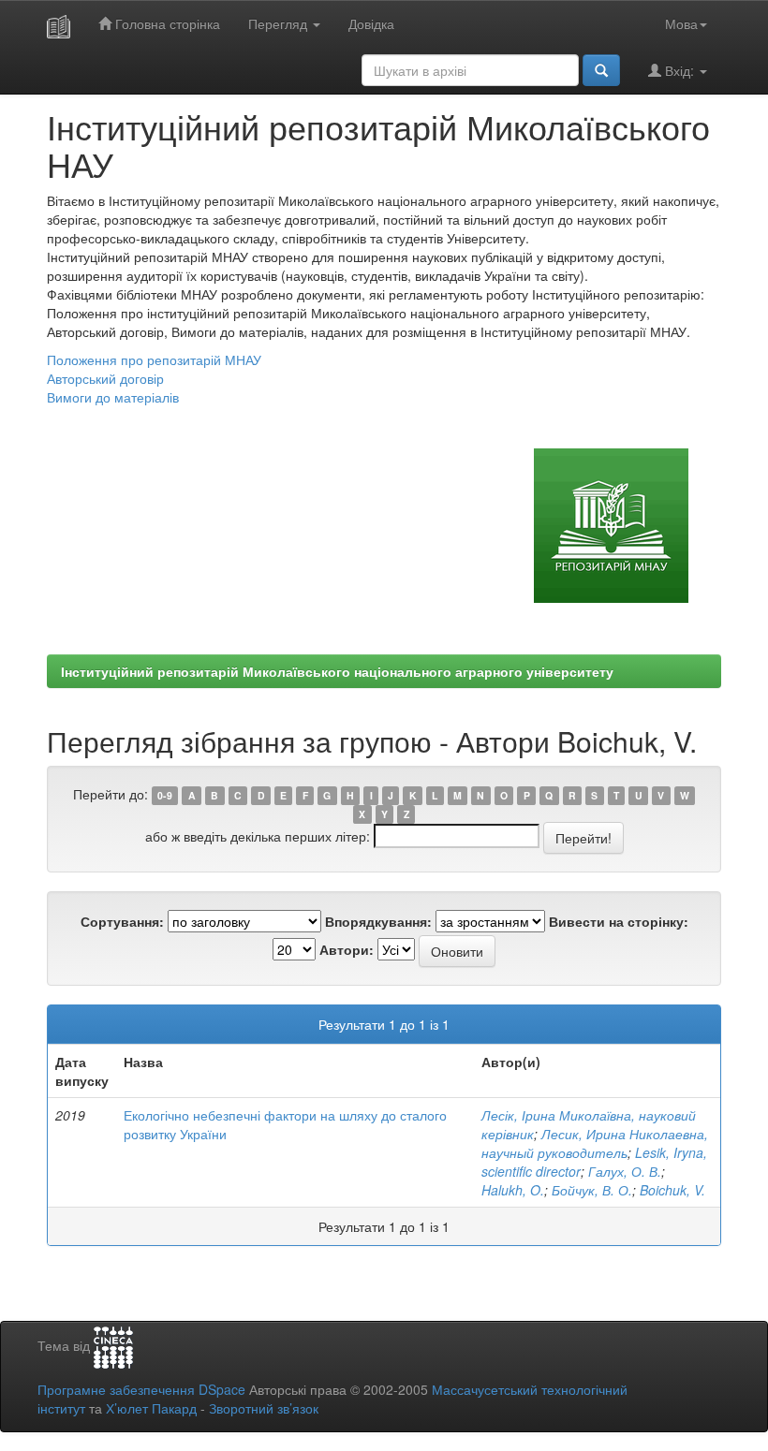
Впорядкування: (378, 921)
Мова (681, 23)
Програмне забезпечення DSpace (141, 1389)
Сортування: (122, 921)
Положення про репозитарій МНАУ (154, 359)
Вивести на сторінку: (618, 921)
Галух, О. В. (624, 1171)
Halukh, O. (512, 1189)
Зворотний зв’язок (263, 1408)
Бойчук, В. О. (592, 1189)
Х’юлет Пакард (151, 1408)
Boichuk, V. (672, 1189)
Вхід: (679, 70)
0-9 (164, 795)
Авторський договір (105, 378)
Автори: (346, 949)
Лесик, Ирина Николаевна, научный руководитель (594, 1143)
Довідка (371, 23)
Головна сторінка (165, 23)
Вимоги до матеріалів (113, 397)
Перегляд (279, 23)
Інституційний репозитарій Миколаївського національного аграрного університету (337, 671)
